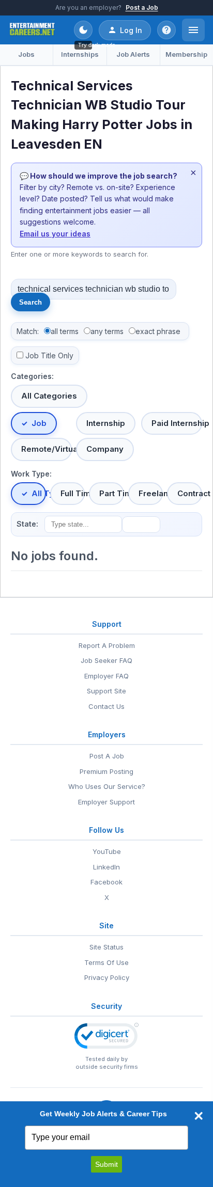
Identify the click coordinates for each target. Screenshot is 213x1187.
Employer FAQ (106, 676)
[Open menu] (193, 30)
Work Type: (31, 473)
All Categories (49, 396)
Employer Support (106, 802)
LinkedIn (106, 867)
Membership (186, 54)
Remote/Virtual (46, 449)
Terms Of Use (106, 962)
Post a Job (142, 7)
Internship (105, 423)
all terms (65, 331)
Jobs (26, 54)
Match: (28, 331)
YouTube (107, 851)
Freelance (151, 493)
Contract (189, 493)
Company (105, 449)
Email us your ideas (55, 233)
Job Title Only (49, 355)
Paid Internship (176, 423)
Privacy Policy (106, 977)
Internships (80, 54)
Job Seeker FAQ (106, 660)
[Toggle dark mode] (83, 30)
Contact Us (106, 706)
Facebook (106, 882)
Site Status (106, 947)
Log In (131, 30)
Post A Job (106, 756)
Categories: (32, 376)
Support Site (106, 691)
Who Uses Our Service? (106, 786)
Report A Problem (107, 645)
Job (39, 423)
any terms (107, 331)
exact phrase (157, 331)
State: (27, 523)
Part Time (111, 493)
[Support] (166, 30)
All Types (39, 493)
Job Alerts (133, 54)
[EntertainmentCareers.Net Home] (32, 30)
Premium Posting (106, 771)
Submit (106, 1164)
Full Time (72, 493)
